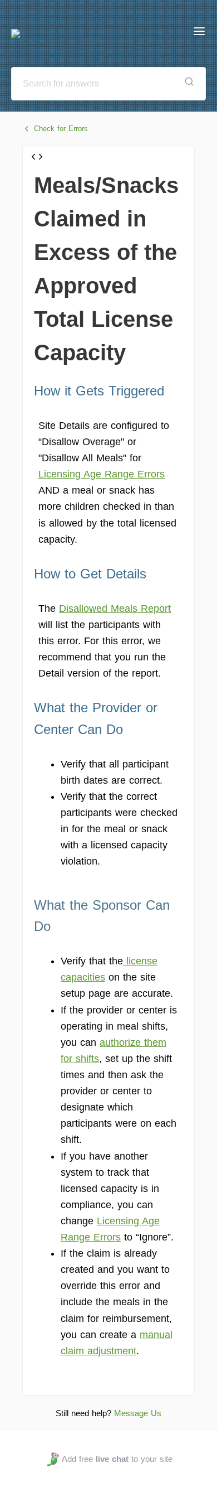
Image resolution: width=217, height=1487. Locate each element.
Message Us (137, 1413)
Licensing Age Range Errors (101, 474)
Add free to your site (117, 1459)
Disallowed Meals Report (115, 608)
